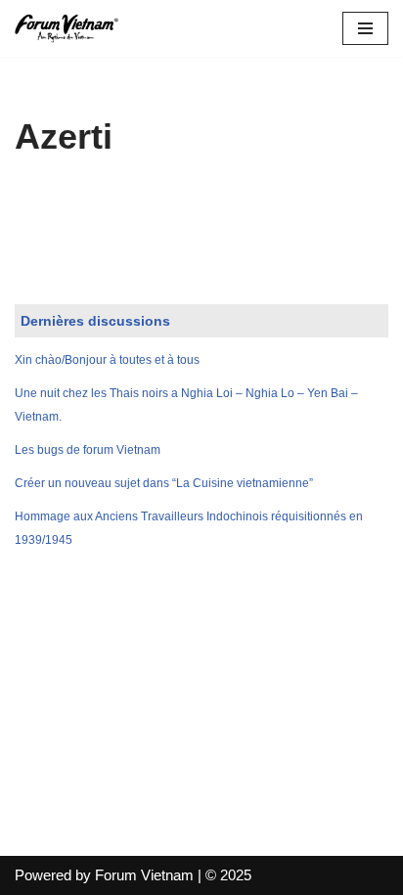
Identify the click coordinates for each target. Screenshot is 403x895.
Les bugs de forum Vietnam (87, 450)
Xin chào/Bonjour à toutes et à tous (107, 360)
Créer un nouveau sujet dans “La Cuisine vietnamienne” (164, 483)
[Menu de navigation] (365, 28)
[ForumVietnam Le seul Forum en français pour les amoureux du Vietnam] (73, 28)
